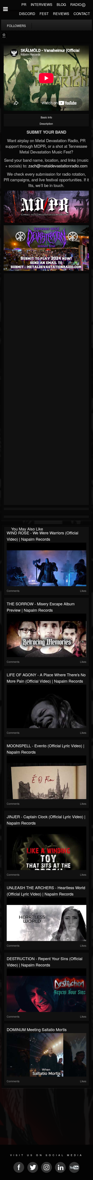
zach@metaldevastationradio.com (58, 165)
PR (23, 4)
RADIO (75, 4)
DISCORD (27, 13)
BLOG (61, 4)
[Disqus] (46, 332)
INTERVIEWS (41, 4)
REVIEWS (61, 13)
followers (16, 26)
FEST (44, 13)
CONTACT (82, 13)
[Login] (83, 4)
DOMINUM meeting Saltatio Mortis (37, 1029)
